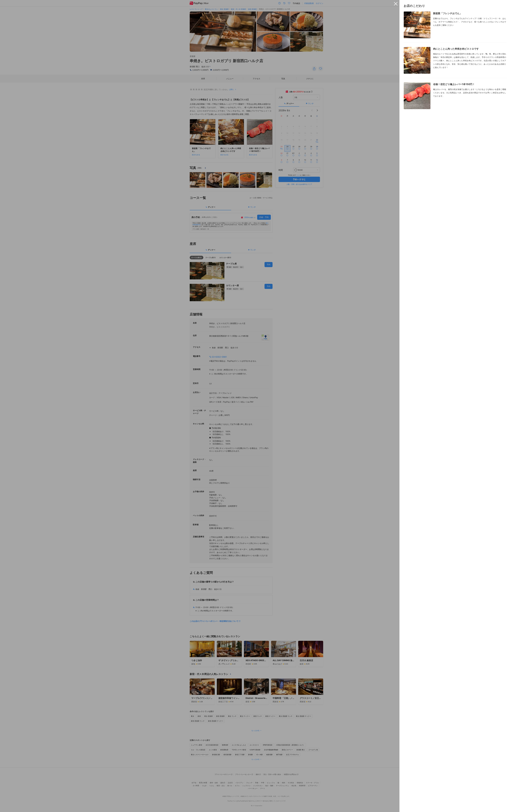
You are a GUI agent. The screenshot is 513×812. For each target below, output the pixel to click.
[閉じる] (395, 3)
